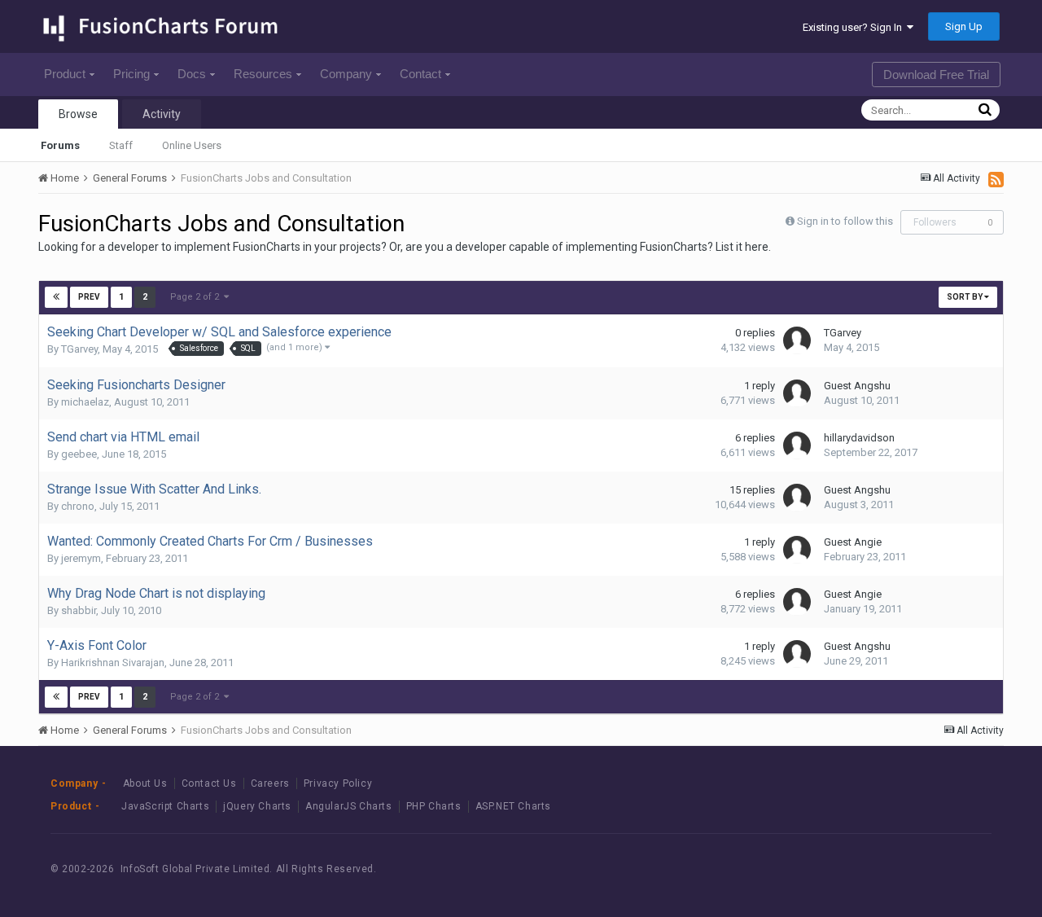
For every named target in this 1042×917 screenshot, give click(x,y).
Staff (121, 145)
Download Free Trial (936, 74)
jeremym (81, 558)
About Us (145, 783)
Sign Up (964, 26)
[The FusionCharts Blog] (850, 869)
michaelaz (85, 402)
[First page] (56, 297)
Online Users (191, 145)
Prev (89, 296)
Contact (420, 74)
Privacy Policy (338, 783)
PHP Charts (434, 806)
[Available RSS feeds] (996, 179)
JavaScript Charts (165, 806)
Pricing (131, 74)
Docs (191, 74)
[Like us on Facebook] (887, 869)
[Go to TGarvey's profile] (797, 340)
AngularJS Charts (348, 806)
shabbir (78, 610)
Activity (161, 114)
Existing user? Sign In (855, 27)
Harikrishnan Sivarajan (112, 662)
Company (346, 74)
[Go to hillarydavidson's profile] (797, 445)
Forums (60, 145)
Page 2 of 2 (197, 297)
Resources (263, 74)
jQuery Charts (257, 806)
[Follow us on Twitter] (923, 869)
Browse (78, 114)
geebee (79, 454)
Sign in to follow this (845, 221)
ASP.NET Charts (513, 806)
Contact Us (209, 783)
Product (64, 74)
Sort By (965, 296)
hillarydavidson (859, 438)
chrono (77, 506)
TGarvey (79, 349)
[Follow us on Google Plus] (960, 869)
